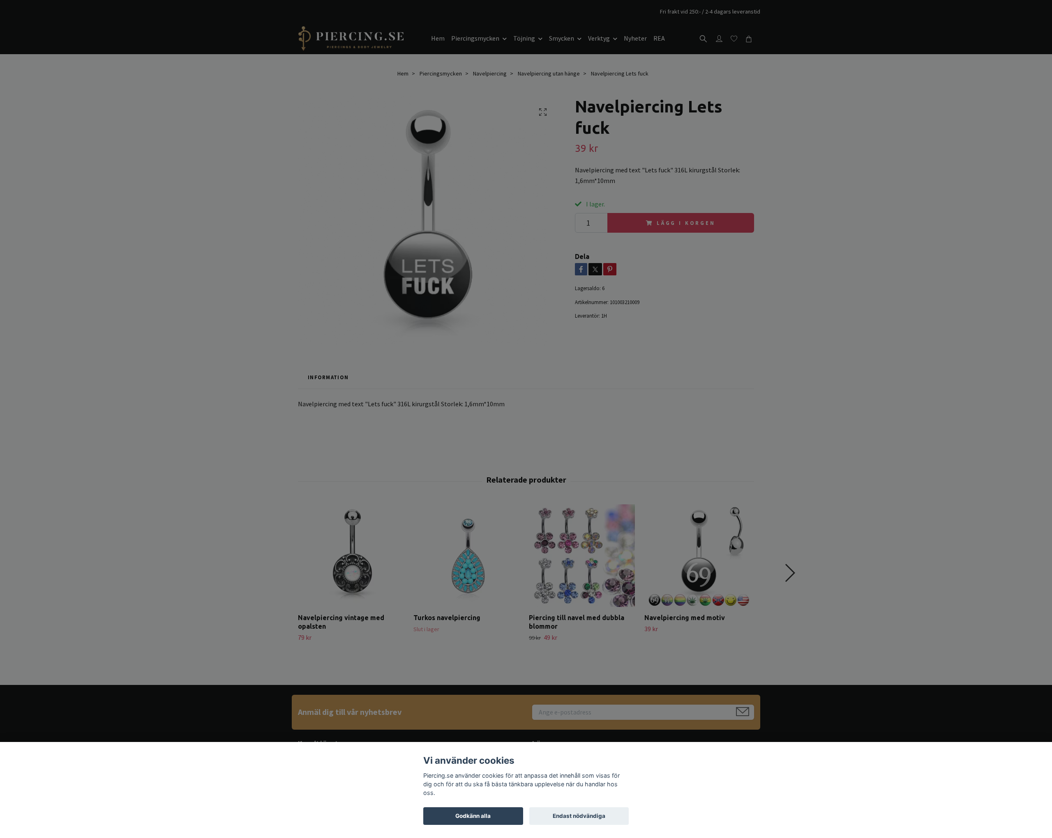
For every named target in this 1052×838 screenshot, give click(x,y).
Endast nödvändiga (579, 816)
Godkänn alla (473, 816)
